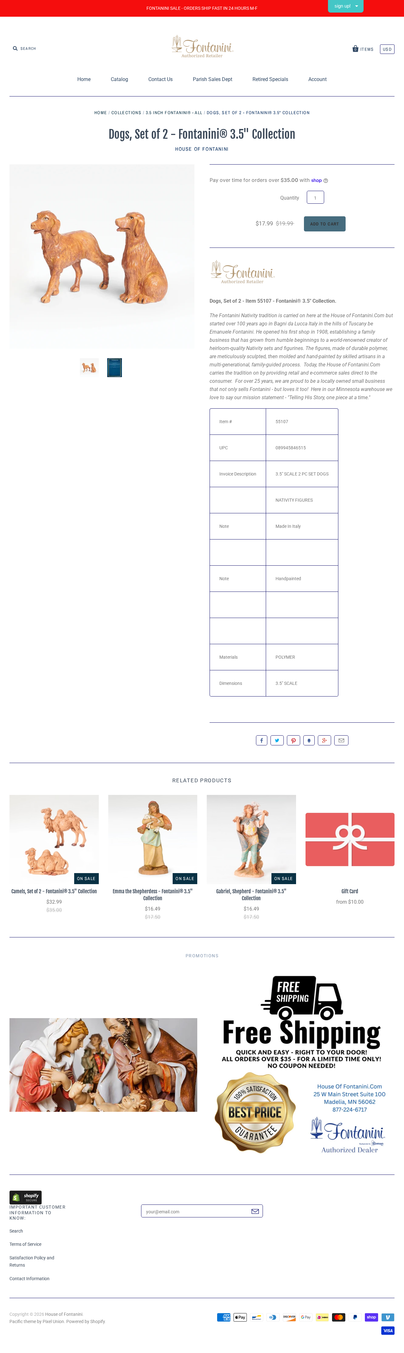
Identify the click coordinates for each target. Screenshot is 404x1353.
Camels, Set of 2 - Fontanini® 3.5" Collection (54, 891)
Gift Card (350, 891)
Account (317, 79)
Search (16, 1230)
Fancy (309, 740)
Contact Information (29, 1278)
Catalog (119, 79)
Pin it (293, 740)
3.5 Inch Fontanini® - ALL (174, 112)
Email (341, 740)
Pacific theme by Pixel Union (36, 1321)
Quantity (289, 198)
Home (84, 79)
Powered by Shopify (85, 1321)
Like (261, 740)
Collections (126, 112)
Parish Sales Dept (212, 79)
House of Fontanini (202, 148)
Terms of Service (25, 1244)
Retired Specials (270, 79)
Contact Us (160, 79)
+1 (324, 740)
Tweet (277, 740)
